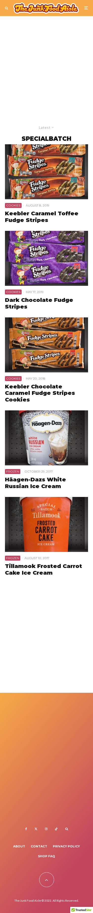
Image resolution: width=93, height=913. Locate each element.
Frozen (12, 471)
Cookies (13, 205)
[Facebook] (26, 829)
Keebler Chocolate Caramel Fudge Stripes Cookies (40, 393)
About (19, 846)
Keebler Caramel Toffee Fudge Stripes (41, 216)
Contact (39, 846)
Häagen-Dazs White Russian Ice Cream (35, 482)
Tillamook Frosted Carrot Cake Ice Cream (43, 569)
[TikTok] (56, 829)
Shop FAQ (46, 856)
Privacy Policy (66, 846)
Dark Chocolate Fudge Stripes (39, 303)
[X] (36, 829)
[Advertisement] (46, 64)
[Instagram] (46, 829)
